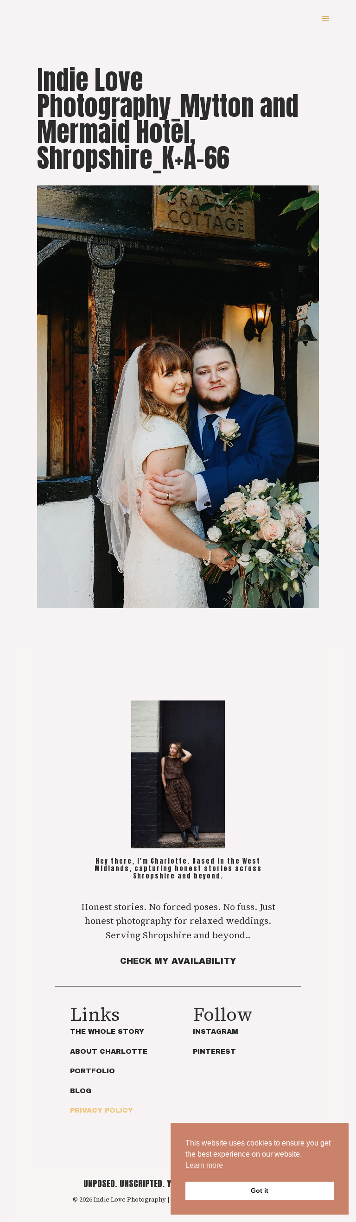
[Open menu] (325, 18)
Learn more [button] (204, 1165)
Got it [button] (259, 1190)
